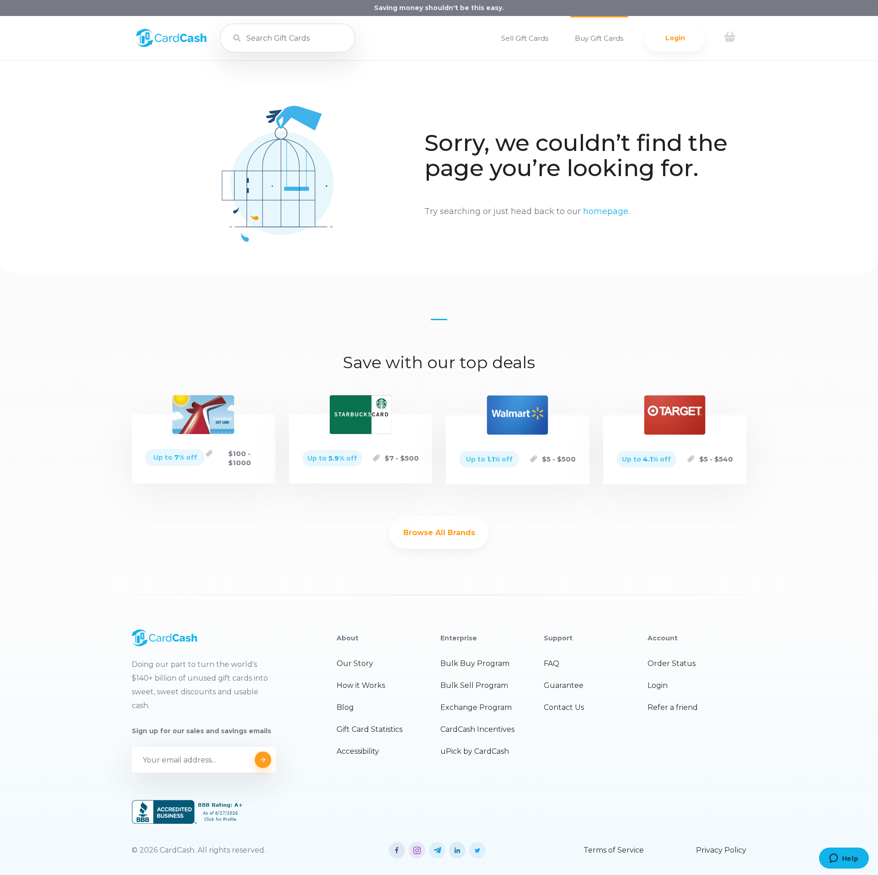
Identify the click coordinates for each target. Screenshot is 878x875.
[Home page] (171, 45)
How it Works (361, 685)
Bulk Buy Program (474, 663)
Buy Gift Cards (599, 38)
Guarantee (564, 685)
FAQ (551, 663)
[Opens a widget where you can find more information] (844, 859)
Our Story (355, 663)
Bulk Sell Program (474, 685)
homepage (605, 211)
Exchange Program (476, 707)
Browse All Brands (439, 532)
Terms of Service (614, 850)
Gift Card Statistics (369, 729)
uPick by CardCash (474, 751)
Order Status (672, 663)
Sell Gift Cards (524, 38)
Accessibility (358, 751)
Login (675, 38)
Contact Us (564, 707)
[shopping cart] (730, 38)
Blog (345, 707)
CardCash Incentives (477, 729)
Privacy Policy (721, 850)
